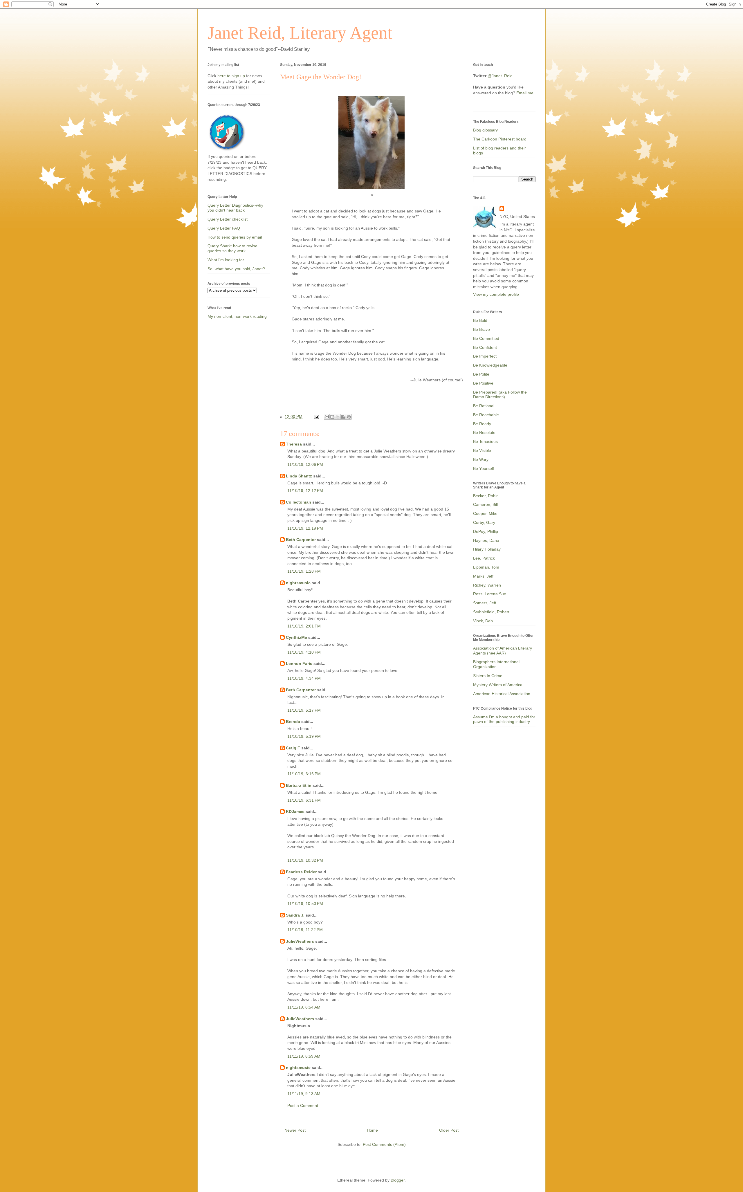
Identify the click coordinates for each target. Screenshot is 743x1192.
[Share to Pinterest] (349, 417)
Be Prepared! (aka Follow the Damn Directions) (500, 394)
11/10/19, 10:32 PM (305, 860)
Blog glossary (485, 130)
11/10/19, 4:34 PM (304, 678)
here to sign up (231, 75)
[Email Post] (316, 416)
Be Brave (481, 329)
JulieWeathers (300, 941)
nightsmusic (298, 582)
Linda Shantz (299, 476)
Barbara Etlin (298, 785)
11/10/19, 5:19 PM (304, 736)
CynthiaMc (296, 637)
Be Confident (485, 347)
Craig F (293, 748)
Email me (524, 93)
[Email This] (327, 417)
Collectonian (298, 502)
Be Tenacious (485, 441)
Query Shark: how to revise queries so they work (232, 248)
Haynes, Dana (486, 540)
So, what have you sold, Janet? (236, 268)
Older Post (449, 1130)
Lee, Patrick (484, 558)
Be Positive (483, 383)
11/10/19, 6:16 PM (304, 773)
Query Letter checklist (228, 219)
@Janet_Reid (500, 75)
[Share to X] (338, 417)
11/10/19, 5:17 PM (304, 710)
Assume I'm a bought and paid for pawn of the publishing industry (504, 719)
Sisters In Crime (487, 675)
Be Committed (486, 338)
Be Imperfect (485, 356)
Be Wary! (481, 459)
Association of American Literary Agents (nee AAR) (502, 650)
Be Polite (481, 374)
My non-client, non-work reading (237, 316)
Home (372, 1130)
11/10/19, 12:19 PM (305, 528)
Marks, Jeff (483, 576)
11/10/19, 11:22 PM (305, 929)
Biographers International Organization (496, 664)
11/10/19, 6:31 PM (304, 800)
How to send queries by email (235, 237)
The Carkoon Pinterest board (499, 139)
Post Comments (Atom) (384, 1144)
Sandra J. (295, 915)
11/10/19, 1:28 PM (304, 571)
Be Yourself (483, 468)
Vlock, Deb (483, 620)
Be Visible (482, 450)
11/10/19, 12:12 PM (305, 490)
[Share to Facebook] (343, 417)
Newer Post (295, 1130)
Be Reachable (486, 414)
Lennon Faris (299, 663)
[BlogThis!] (332, 417)
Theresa (294, 444)
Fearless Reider (301, 872)
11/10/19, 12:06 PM (305, 464)
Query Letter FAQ (224, 228)
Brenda (293, 721)
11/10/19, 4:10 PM (304, 652)
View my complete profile (496, 294)
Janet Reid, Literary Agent (300, 32)
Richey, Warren (487, 585)
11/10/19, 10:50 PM (305, 903)
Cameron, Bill (485, 504)
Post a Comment (302, 1105)
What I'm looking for (226, 259)
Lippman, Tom (486, 567)
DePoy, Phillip (485, 531)
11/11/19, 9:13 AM (303, 1093)
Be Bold (480, 320)
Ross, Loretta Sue (489, 594)
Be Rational (483, 405)
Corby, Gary (484, 522)
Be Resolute (484, 432)
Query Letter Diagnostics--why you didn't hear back (235, 207)
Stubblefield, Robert (491, 611)
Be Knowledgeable (490, 365)
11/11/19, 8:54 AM (303, 1007)
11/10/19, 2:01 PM (304, 626)
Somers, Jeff (484, 602)
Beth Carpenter (301, 539)
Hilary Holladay (487, 549)
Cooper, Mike (485, 513)
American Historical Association (501, 693)
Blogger (398, 1180)
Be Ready (482, 423)
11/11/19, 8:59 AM (303, 1056)
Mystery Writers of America (497, 684)
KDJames (295, 811)
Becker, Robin (486, 495)
